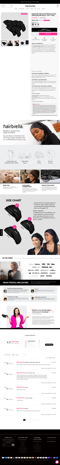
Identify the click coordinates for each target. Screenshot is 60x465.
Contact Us (55, 439)
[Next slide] (27, 26)
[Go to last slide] (3, 26)
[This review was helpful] (52, 382)
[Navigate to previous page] (21, 420)
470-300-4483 (49, 439)
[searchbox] (8, 355)
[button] (31, 109)
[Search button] (11, 6)
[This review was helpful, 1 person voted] (52, 368)
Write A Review (49, 344)
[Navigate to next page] (38, 420)
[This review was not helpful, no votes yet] (54, 368)
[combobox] (20, 355)
